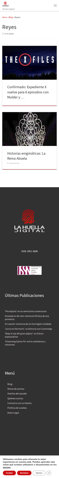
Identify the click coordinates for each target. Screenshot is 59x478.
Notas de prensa (15, 388)
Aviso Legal (13, 412)
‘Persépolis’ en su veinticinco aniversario (26, 311)
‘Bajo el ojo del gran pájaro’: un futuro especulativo (24, 335)
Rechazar (24, 473)
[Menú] (55, 5)
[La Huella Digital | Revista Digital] (5, 4)
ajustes (6, 467)
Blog (11, 17)
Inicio (4, 17)
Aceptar (9, 473)
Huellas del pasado (17, 393)
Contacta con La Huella (19, 403)
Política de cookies (17, 407)
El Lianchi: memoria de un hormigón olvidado (28, 323)
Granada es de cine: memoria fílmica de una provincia (27, 317)
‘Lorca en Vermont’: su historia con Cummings (28, 328)
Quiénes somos (15, 398)
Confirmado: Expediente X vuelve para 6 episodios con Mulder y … (28, 92)
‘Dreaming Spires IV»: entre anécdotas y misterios (25, 343)
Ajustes (39, 473)
